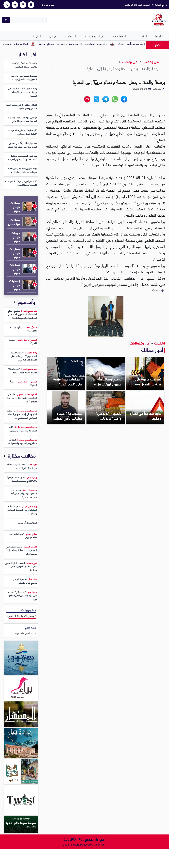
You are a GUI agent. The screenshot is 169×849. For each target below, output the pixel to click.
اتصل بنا (37, 35)
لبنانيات (142, 35)
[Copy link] (87, 99)
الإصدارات (70, 35)
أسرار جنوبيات (29, 610)
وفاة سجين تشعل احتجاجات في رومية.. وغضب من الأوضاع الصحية (87, 43)
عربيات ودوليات (95, 35)
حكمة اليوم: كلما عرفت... (24, 633)
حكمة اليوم (30, 627)
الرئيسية (159, 35)
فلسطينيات (121, 35)
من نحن (53, 35)
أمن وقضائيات (140, 342)
